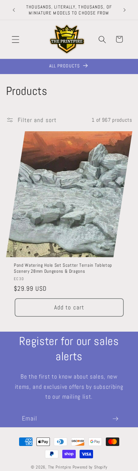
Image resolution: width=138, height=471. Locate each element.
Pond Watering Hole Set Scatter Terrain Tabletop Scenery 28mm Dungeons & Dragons (63, 268)
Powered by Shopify (90, 467)
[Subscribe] (115, 419)
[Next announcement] (124, 10)
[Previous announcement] (14, 10)
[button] (15, 39)
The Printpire (59, 467)
